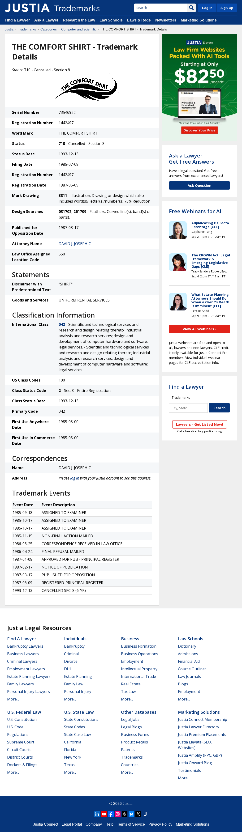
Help (109, 824)
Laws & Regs (139, 20)
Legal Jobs (130, 719)
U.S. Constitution (22, 719)
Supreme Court (20, 742)
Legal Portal (72, 824)
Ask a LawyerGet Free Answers (191, 158)
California (72, 742)
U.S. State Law (79, 712)
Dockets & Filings (22, 764)
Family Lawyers (20, 684)
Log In (207, 8)
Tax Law (128, 691)
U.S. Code (15, 727)
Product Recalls (134, 742)
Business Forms (135, 734)
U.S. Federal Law (24, 712)
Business (130, 638)
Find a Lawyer (17, 20)
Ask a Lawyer (46, 20)
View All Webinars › (199, 329)
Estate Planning (78, 676)
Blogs (183, 684)
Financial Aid (189, 661)
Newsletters (165, 20)
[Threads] (124, 814)
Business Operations (139, 653)
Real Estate (131, 684)
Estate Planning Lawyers (29, 676)
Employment (132, 661)
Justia (9, 29)
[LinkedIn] (97, 814)
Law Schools (111, 20)
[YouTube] (104, 814)
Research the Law (79, 20)
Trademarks (27, 29)
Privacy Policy (160, 824)
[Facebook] (111, 814)
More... (13, 699)
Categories (48, 29)
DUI (67, 668)
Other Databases (138, 712)
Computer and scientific (78, 29)
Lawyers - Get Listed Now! (199, 424)
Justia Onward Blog (195, 762)
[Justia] (27, 8)
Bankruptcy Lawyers (25, 646)
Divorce (71, 661)
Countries (129, 764)
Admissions (188, 653)
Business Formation (138, 646)
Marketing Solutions (199, 20)
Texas (69, 764)
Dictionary (187, 646)
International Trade (138, 676)
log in (74, 478)
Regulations (17, 734)
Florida (70, 749)
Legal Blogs (131, 727)
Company (94, 824)
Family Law (73, 684)
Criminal (71, 653)
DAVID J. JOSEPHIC (75, 243)
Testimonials (189, 770)
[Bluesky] (131, 814)
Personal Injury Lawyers (28, 691)
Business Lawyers (23, 653)
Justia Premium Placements (202, 734)
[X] (138, 814)
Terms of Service (131, 824)
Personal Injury (77, 691)
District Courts (20, 757)
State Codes (74, 727)
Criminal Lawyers (22, 661)
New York (72, 757)
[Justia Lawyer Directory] (145, 814)
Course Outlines (192, 668)
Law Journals (189, 676)
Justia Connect (45, 824)
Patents (128, 749)
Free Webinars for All (196, 211)
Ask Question (199, 185)
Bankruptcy (74, 646)
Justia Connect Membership (202, 719)
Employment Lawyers (26, 668)
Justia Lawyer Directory (198, 727)
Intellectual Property (139, 668)
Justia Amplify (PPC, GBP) (200, 755)
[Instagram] (118, 814)
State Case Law (77, 734)
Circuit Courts (19, 749)
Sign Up (226, 8)
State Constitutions (81, 719)
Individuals (75, 638)
